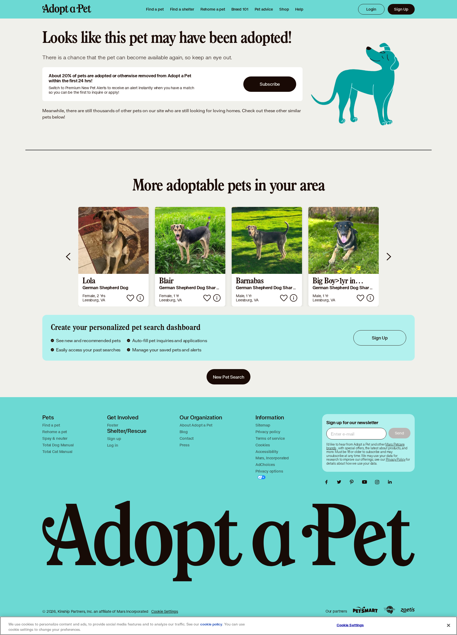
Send (399, 433)
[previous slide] (68, 256)
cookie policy (211, 624)
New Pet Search (228, 376)
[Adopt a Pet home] (66, 9)
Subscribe (270, 84)
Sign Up (401, 9)
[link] (212, 9)
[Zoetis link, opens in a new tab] (407, 610)
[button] (113, 256)
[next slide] (388, 256)
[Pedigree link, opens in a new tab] (389, 610)
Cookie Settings (164, 611)
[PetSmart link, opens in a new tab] (365, 609)
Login (371, 9)
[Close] (448, 625)
